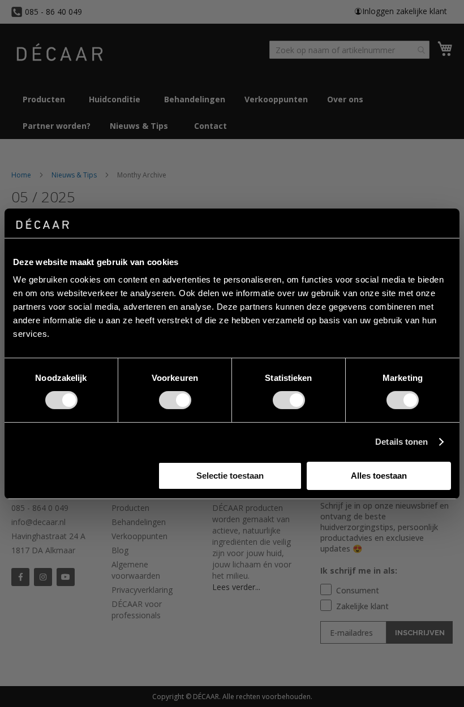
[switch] (175, 401)
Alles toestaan (379, 475)
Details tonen (401, 441)
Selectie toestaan (230, 475)
